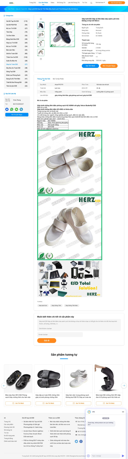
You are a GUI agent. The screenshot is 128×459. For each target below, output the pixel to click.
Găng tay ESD (16, 71)
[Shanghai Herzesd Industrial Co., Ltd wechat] (16, 109)
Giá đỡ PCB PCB (16, 25)
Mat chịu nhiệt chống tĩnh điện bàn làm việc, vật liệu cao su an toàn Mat (60, 424)
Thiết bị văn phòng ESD (16, 82)
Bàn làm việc (16, 50)
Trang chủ (7, 421)
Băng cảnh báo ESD (16, 39)
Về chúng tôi (8, 430)
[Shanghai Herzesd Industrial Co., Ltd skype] (21, 109)
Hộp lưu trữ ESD (16, 43)
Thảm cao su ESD (16, 57)
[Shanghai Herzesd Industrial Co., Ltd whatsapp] (11, 109)
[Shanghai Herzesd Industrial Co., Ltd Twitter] (76, 441)
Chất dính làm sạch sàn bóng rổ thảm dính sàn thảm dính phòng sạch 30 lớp (60, 433)
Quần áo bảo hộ (16, 61)
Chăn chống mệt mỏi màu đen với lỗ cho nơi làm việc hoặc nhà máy (60, 443)
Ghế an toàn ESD (16, 53)
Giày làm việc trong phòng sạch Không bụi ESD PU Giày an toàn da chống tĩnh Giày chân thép (78, 397)
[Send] (123, 456)
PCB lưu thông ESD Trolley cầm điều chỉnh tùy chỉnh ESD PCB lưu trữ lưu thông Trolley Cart (34, 443)
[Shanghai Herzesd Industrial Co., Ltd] (12, 3)
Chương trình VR (9, 427)
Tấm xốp (16, 32)
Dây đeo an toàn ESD (16, 68)
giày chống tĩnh (56, 305)
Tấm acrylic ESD (16, 86)
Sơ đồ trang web (9, 435)
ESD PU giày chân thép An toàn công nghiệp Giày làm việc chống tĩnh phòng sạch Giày (108, 397)
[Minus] (123, 412)
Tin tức (6, 433)
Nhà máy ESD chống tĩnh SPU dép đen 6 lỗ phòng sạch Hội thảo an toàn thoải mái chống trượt (17, 397)
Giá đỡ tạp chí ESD (16, 21)
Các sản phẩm (8, 424)
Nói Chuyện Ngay (116, 2)
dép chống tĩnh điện (72, 305)
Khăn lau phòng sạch (16, 75)
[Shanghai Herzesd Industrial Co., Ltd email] (6, 109)
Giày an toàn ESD (16, 64)
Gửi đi (46, 340)
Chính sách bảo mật (10, 441)
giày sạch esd (43, 305)
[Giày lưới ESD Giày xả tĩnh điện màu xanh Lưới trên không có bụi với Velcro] (62, 34)
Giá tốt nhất (90, 66)
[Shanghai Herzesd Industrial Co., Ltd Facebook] (81, 441)
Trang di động (8, 438)
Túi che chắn (16, 35)
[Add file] (88, 456)
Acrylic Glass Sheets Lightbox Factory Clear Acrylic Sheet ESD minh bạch (33, 433)
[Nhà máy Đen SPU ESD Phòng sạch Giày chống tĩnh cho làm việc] (48, 378)
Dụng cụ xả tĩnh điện (16, 79)
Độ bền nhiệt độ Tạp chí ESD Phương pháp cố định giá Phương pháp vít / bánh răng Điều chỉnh (33, 425)
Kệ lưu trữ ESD (16, 28)
